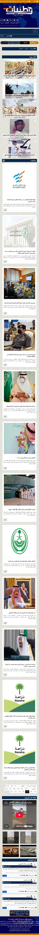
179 (10, 788)
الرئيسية (32, 48)
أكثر (5, 210)
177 (35, 791)
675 (26, 788)
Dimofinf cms (19, 929)
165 (8, 786)
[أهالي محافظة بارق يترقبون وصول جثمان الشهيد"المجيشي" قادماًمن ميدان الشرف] (19, 108)
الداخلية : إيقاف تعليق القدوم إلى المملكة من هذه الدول (21, 561)
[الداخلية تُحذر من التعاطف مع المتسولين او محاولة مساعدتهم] (19, 148)
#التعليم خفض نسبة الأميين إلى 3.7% (26, 458)
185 (14, 788)
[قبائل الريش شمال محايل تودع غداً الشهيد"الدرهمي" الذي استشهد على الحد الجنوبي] (19, 128)
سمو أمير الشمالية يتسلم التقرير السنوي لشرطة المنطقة (21, 406)
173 (19, 791)
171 (11, 791)
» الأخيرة (34, 788)
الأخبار (26, 48)
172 (15, 791)
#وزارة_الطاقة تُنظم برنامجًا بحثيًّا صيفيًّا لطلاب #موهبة (21, 509)
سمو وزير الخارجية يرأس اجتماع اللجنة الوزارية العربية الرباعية (19, 303)
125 (12, 786)
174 (23, 791)
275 (22, 788)
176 (31, 791)
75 (15, 786)
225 (18, 788)
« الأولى (23, 786)
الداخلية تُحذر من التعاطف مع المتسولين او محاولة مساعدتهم (19, 155)
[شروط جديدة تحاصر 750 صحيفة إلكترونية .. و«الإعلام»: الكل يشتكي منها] (19, 88)
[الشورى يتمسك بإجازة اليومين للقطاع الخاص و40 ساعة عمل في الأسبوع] (19, 69)
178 (6, 788)
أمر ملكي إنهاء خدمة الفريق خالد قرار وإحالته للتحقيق (22, 612)
